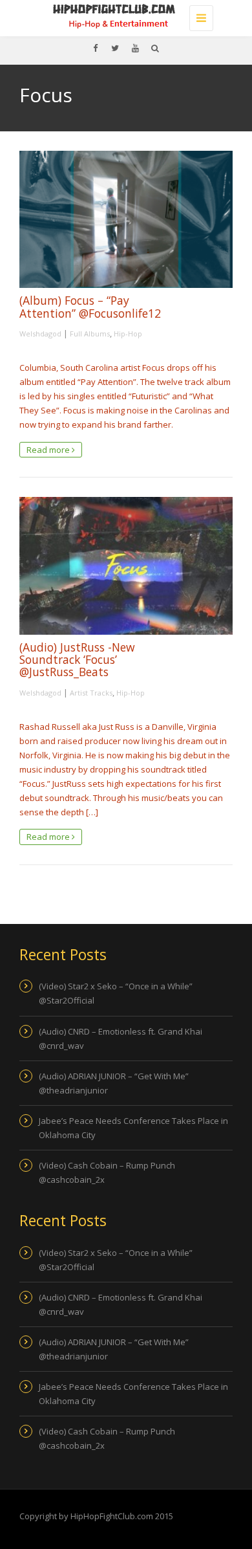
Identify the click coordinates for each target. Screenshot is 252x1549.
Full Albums (90, 333)
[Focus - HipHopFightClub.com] (122, 16)
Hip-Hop (128, 333)
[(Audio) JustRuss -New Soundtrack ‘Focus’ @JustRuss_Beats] (126, 565)
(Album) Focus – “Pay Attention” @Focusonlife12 (90, 306)
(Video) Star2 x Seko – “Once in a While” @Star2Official (116, 993)
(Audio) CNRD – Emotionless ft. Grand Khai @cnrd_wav (120, 1038)
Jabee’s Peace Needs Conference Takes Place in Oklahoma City (133, 1128)
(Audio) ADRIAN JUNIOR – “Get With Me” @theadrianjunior (114, 1083)
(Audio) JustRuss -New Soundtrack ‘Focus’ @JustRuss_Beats (77, 659)
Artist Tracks (91, 693)
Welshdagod (40, 333)
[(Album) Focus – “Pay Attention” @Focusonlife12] (126, 219)
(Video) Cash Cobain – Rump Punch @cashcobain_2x (107, 1172)
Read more (49, 450)
